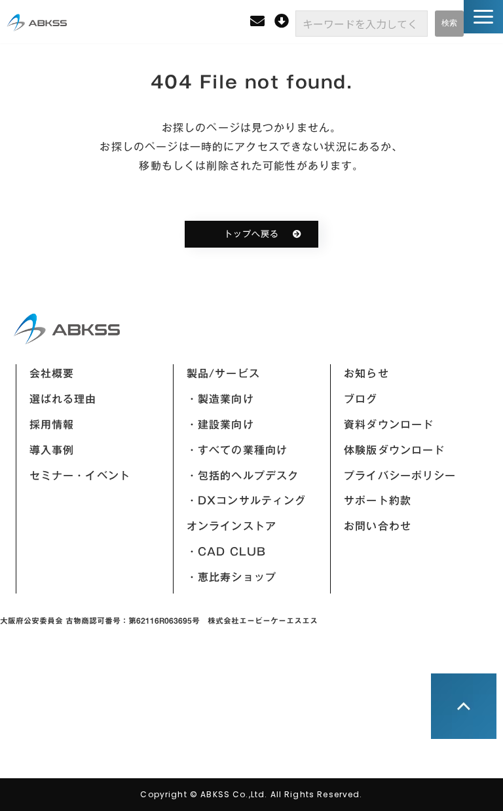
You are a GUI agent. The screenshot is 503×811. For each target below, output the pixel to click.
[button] (483, 16)
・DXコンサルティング (247, 500)
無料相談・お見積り (259, 20)
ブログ (360, 399)
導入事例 (52, 450)
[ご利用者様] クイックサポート (283, 20)
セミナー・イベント (79, 475)
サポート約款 (377, 500)
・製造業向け (220, 399)
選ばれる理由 (63, 399)
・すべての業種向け (237, 450)
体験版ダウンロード (394, 450)
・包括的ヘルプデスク (243, 475)
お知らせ (366, 373)
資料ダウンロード (389, 424)
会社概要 (52, 373)
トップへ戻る (251, 234)
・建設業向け (220, 424)
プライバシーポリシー (400, 475)
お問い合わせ (377, 526)
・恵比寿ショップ (231, 577)
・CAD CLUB (226, 551)
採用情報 (52, 424)
